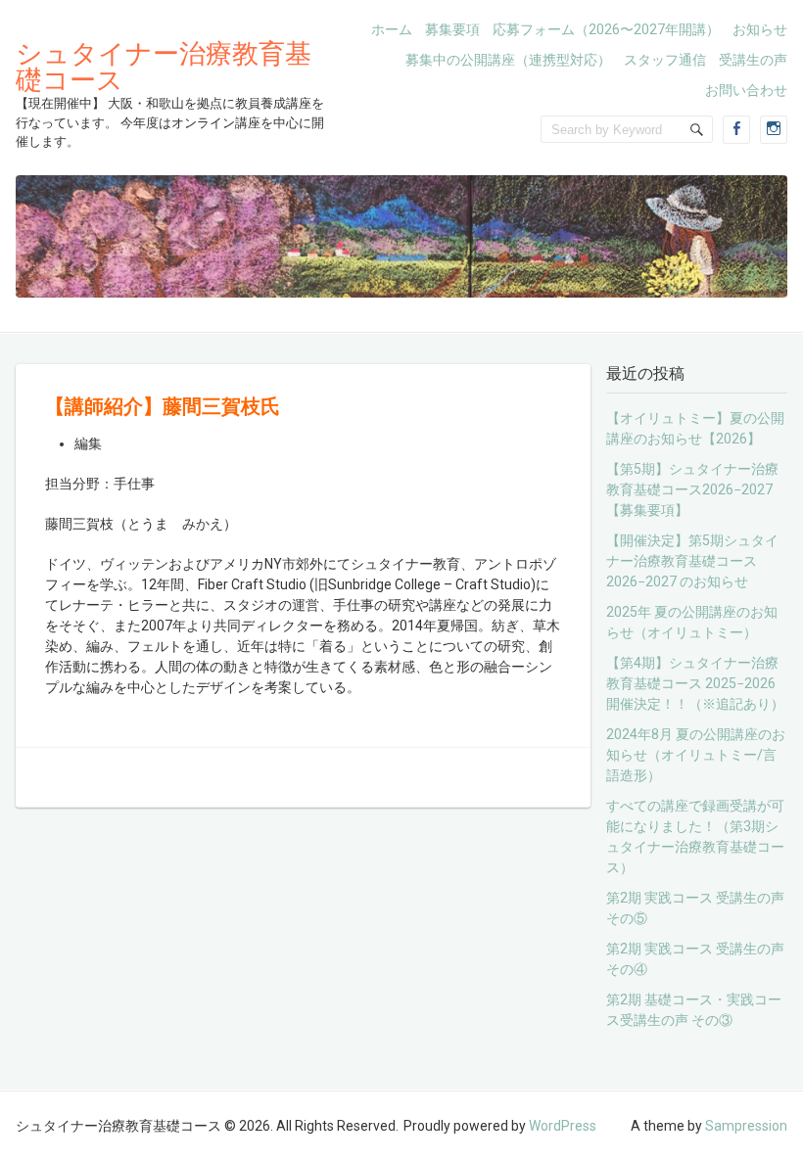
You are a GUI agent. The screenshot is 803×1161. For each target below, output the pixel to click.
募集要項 (452, 29)
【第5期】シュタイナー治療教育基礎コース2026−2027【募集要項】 (692, 489)
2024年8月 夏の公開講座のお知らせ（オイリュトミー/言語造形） (695, 754)
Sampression (746, 1126)
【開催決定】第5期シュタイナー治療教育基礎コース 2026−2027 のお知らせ (692, 561)
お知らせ (759, 29)
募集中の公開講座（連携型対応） (508, 60)
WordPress (562, 1126)
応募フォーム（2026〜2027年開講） (606, 29)
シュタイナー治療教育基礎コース (163, 65)
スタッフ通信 (665, 60)
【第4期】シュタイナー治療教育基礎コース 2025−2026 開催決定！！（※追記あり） (695, 683)
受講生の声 (753, 60)
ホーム (391, 29)
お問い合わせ (746, 90)
